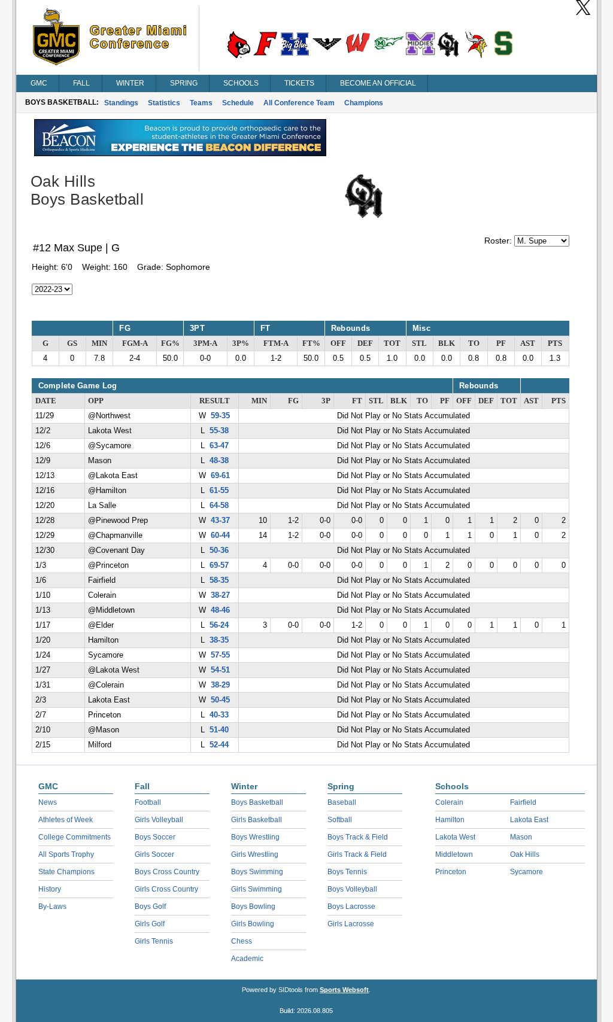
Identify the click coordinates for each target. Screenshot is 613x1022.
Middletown (454, 854)
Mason (521, 837)
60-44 (220, 535)
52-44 (219, 745)
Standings (121, 103)
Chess (241, 941)
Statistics (164, 103)
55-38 (219, 431)
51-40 (219, 730)
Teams (201, 103)
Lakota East (529, 820)
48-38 (219, 461)
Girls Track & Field (357, 854)
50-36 (219, 550)
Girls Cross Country (166, 889)
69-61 (220, 476)
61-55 (219, 490)
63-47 (219, 446)
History (49, 889)
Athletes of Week (65, 820)
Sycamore (526, 872)
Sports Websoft (344, 989)
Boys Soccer (155, 837)
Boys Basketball (257, 802)
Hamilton (450, 820)
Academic (247, 958)
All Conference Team (299, 103)
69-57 (219, 565)
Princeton (450, 872)
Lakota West (455, 837)
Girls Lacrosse (350, 924)
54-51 (220, 670)
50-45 (220, 700)
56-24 (219, 625)
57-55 (220, 655)
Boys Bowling (253, 906)
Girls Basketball (256, 820)
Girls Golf (150, 924)
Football (148, 802)
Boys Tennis (347, 872)
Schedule (238, 103)
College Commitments (74, 837)
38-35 (219, 640)
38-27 (220, 595)
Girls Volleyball (159, 820)
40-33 (219, 715)
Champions (363, 103)
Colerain (449, 802)
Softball (339, 820)
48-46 (220, 610)
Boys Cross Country (167, 872)
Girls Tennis (154, 941)
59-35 (220, 416)
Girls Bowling (252, 924)
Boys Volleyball (352, 889)
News (47, 802)
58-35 (219, 580)
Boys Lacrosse (351, 906)
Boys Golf (150, 906)
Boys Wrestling (255, 837)
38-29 (220, 685)
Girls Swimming (256, 889)
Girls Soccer (154, 854)
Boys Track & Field (357, 837)
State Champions (66, 872)
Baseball (341, 802)
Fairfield (523, 802)
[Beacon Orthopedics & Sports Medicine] (180, 153)
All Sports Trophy (66, 854)
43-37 (220, 520)
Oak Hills (524, 854)
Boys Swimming (257, 872)
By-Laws (52, 906)
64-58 (219, 505)
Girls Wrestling (254, 854)
